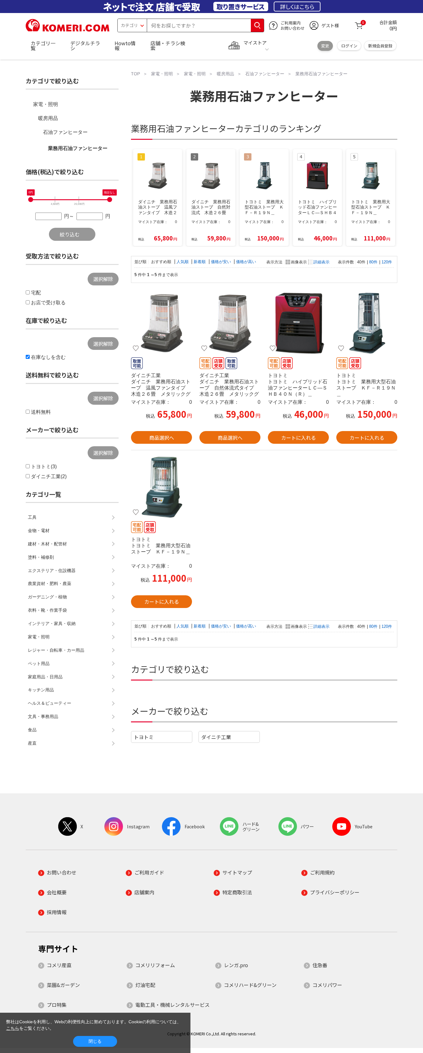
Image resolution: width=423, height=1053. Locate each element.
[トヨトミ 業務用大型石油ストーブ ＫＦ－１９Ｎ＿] (161, 487)
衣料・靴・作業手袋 (47, 610)
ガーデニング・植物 (47, 596)
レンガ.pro (236, 965)
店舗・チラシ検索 (167, 45)
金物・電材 (39, 530)
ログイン (349, 46)
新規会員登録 (380, 46)
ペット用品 (39, 663)
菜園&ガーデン (63, 984)
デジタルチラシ (85, 45)
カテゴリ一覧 (43, 45)
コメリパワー (327, 984)
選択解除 (103, 279)
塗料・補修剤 (41, 557)
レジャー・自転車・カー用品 (56, 650)
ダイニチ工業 (216, 737)
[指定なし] (109, 199)
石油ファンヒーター (65, 132)
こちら (12, 1028)
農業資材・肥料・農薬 (49, 583)
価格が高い (246, 261)
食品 (32, 729)
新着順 (200, 261)
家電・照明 (45, 104)
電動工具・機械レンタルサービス (172, 1004)
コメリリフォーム (155, 965)
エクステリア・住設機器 (52, 570)
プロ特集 (57, 1004)
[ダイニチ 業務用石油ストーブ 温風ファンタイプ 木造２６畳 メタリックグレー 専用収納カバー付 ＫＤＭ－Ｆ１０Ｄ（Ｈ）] (161, 323)
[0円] (30, 199)
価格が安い (221, 261)
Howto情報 (125, 45)
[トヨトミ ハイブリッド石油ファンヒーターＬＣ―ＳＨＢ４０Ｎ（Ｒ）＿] (298, 323)
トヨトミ (144, 737)
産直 (32, 743)
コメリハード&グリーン (250, 984)
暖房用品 (48, 118)
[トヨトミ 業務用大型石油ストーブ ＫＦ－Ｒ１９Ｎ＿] (366, 323)
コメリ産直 (59, 965)
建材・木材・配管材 (47, 543)
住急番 (319, 965)
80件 (373, 262)
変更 (325, 46)
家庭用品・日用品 (45, 676)
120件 (387, 262)
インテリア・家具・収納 (52, 623)
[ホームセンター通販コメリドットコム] (67, 29)
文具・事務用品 (43, 716)
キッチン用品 (41, 689)
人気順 (183, 261)
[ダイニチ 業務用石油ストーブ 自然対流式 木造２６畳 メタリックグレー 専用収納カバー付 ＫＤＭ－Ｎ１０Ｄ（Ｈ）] (229, 323)
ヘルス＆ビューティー (49, 703)
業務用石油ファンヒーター (77, 148)
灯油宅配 (145, 984)
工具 (32, 517)
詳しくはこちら (297, 6)
